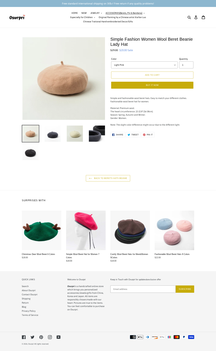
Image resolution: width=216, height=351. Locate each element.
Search (25, 286)
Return (25, 302)
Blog (24, 307)
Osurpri (31, 344)
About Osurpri (29, 290)
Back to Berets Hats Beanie (110, 178)
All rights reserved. (41, 344)
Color (114, 59)
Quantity (183, 59)
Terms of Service (30, 315)
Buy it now (152, 85)
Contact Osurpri (29, 294)
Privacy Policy (29, 311)
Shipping (26, 298)
